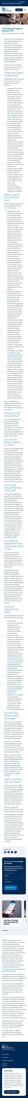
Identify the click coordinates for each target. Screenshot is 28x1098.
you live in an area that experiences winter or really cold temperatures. (15, 664)
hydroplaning (14, 115)
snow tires (12, 299)
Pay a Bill (4, 1064)
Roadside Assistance (7, 1060)
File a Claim (5, 1057)
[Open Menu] (25, 10)
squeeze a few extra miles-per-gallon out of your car (14, 357)
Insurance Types (8, 873)
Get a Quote (5, 1054)
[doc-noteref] (4, 814)
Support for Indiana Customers (10, 2)
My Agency (19, 9)
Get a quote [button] (10, 887)
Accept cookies (11, 1092)
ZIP (6, 879)
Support (4, 1065)
